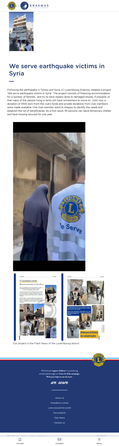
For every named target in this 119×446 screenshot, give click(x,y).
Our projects (59, 413)
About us (59, 398)
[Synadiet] (27, 5)
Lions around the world (59, 408)
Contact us (59, 423)
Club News (59, 418)
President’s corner (59, 403)
